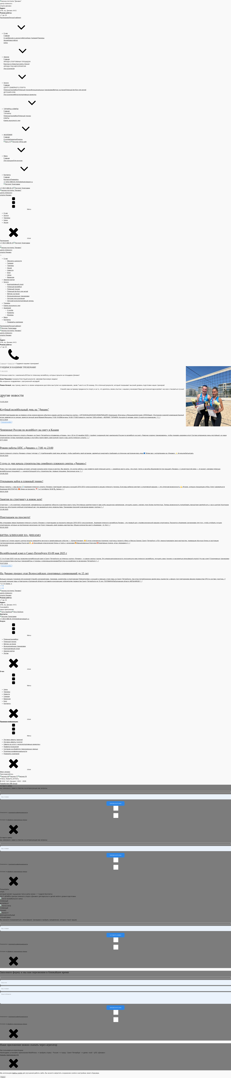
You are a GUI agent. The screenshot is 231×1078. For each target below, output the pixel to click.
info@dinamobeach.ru (25, 182)
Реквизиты (15, 179)
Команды (13, 139)
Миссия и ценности (15, 38)
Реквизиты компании (15, 322)
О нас (6, 38)
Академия (7, 308)
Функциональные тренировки (42, 90)
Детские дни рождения (16, 298)
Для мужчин (17, 161)
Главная (7, 36)
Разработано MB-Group (8, 783)
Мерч (6, 317)
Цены (6, 43)
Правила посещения (11, 747)
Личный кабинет (15, 18)
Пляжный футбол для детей (75, 90)
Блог (16, 40)
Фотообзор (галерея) (30, 38)
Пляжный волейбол (11, 90)
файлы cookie (17, 1073)
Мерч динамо (5, 772)
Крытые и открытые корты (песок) (17, 64)
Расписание (4, 18)
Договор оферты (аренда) (13, 740)
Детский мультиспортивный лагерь (20, 301)
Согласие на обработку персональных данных (21, 749)
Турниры (7, 303)
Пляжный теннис (24, 90)
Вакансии (10, 277)
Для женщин (8, 161)
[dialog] (115, 287)
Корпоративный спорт (15, 284)
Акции (6, 40)
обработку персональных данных (17, 820)
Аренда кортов (9, 280)
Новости (11, 40)
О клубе (7, 139)
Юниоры (19, 139)
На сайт (24, 142)
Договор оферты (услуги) (13, 742)
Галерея (10, 263)
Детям (6, 653)
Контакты (7, 179)
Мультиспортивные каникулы (25, 95)
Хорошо (3, 1077)
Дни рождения (9, 69)
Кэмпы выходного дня (12, 120)
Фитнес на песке (59, 90)
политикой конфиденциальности (18, 812)
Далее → (8, 584)
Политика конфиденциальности (15, 751)
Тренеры (41, 38)
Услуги (6, 215)
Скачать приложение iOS (9, 1055)
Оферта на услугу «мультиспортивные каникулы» (22, 744)
